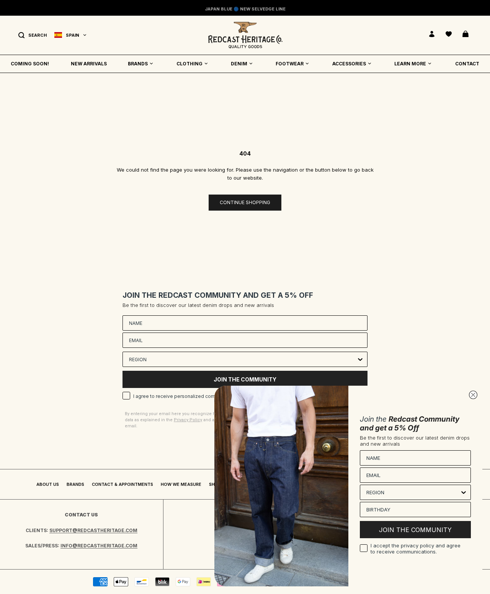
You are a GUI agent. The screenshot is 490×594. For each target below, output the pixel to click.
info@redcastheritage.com (98, 546)
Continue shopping (245, 202)
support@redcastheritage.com (93, 530)
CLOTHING (189, 64)
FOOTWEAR (290, 64)
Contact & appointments (122, 484)
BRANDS (138, 64)
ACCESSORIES (349, 64)
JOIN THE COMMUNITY (415, 530)
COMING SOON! (30, 64)
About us (47, 484)
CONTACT (467, 64)
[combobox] (242, 359)
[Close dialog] (473, 395)
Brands (75, 484)
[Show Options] (360, 359)
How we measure (181, 484)
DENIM (239, 64)
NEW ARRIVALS (89, 64)
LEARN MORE (410, 64)
